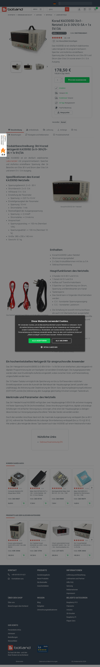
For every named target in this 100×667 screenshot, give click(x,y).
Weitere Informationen (64, 334)
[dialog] (50, 333)
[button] (50, 347)
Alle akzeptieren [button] (39, 341)
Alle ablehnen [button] (62, 341)
